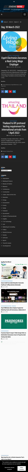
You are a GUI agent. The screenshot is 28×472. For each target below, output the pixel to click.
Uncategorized (7, 245)
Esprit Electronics (15, 84)
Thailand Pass (10, 151)
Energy (4, 200)
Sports (4, 240)
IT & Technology (15, 55)
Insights (5, 219)
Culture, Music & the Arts (9, 194)
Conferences (6, 189)
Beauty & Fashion (7, 184)
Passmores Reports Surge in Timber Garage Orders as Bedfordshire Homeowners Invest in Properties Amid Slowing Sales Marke (13, 335)
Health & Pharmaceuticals (9, 216)
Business (10, 55)
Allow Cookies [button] (22, 468)
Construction (6, 192)
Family (4, 208)
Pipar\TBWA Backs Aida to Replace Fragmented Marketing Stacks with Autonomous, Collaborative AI (13, 309)
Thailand (4, 151)
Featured (5, 210)
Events (4, 205)
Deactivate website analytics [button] (9, 468)
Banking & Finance (8, 181)
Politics (4, 229)
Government (6, 213)
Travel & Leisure (13, 120)
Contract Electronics (6, 84)
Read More (3, 81)
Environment (6, 202)
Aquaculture (6, 178)
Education (5, 197)
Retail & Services (7, 232)
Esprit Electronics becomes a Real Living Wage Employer (14, 61)
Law (4, 224)
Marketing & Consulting (9, 227)
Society (5, 235)
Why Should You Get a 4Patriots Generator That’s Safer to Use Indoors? (12, 458)
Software (5, 237)
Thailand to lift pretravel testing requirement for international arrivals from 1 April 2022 (14, 128)
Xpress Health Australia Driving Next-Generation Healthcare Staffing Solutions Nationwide (12, 284)
